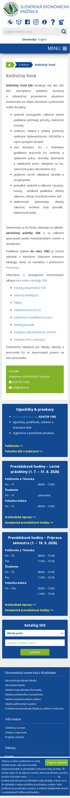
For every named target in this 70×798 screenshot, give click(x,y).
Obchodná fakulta (15, 685)
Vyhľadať (34, 652)
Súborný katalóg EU (26, 295)
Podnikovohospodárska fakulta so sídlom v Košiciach (34, 708)
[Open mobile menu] (35, 49)
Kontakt (9, 756)
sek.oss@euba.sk (25, 416)
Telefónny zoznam (15, 727)
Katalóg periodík (24, 325)
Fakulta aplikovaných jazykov (20, 704)
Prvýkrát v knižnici (14, 737)
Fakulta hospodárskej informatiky (23, 690)
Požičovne (12, 267)
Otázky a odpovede (16, 732)
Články (18, 302)
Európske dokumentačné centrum (35, 332)
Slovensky (29, 39)
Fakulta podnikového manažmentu (24, 694)
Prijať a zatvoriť (56, 762)
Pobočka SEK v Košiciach (29, 339)
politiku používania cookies (42, 776)
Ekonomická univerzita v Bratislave (30, 673)
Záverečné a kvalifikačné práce (33, 317)
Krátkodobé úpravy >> (20, 517)
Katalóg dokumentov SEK (30, 288)
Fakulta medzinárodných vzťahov (23, 699)
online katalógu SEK (34, 280)
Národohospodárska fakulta (20, 680)
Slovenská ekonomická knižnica (36, 9)
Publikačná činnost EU (27, 310)
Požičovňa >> (14, 446)
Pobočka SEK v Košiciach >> (24, 451)
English (42, 39)
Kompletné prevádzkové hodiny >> (29, 522)
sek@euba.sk (20, 387)
